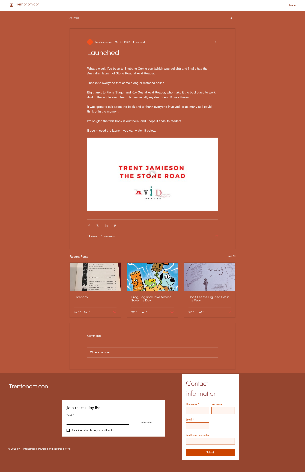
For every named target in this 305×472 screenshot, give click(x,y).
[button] (231, 17)
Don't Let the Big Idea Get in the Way (209, 298)
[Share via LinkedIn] (106, 225)
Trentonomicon (28, 386)
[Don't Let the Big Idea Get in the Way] (209, 277)
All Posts (74, 17)
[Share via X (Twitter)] (97, 225)
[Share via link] (114, 225)
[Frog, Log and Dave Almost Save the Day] (152, 277)
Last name (216, 404)
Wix (68, 448)
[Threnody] (95, 277)
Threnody (81, 297)
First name (192, 404)
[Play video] (152, 174)
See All (231, 256)
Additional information (198, 434)
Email (190, 419)
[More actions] (216, 42)
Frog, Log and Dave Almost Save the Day (151, 298)
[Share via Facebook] (89, 225)
